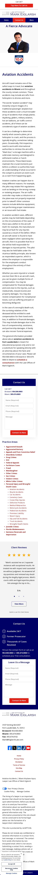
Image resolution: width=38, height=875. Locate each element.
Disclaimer (19, 762)
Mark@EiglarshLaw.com (12, 739)
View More (19, 604)
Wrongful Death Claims (19, 524)
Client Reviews (19, 547)
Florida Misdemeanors (15, 529)
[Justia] (24, 748)
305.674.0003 (14, 733)
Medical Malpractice (18, 505)
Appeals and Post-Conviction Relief (20, 452)
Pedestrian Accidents (18, 510)
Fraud (8, 468)
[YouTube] (28, 748)
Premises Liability (17, 513)
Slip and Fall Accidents (18, 519)
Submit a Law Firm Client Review (19, 612)
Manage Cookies (23, 791)
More (32, 20)
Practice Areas (10, 441)
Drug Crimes (11, 457)
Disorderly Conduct (14, 455)
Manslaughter (12, 471)
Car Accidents (15, 494)
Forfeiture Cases (13, 465)
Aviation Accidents (17, 489)
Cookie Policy (9, 791)
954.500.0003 (17, 731)
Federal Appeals (12, 463)
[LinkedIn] (19, 748)
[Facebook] (10, 748)
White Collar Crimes (14, 481)
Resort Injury (15, 516)
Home (6, 20)
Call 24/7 (19, 4)
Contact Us (19, 20)
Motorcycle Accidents (18, 508)
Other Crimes (11, 473)
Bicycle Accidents (16, 492)
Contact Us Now (19, 432)
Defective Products (17, 503)
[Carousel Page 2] (19, 596)
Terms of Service (19, 765)
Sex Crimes (10, 476)
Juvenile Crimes (12, 526)
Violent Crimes (12, 479)
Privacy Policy (19, 759)
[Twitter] (14, 748)
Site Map (19, 768)
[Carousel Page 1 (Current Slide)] (14, 596)
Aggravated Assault (14, 447)
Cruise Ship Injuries (17, 500)
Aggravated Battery (14, 449)
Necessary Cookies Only (11, 869)
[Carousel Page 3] (23, 596)
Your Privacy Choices (16, 788)
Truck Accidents (16, 521)
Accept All (11, 864)
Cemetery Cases (16, 497)
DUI (7, 460)
